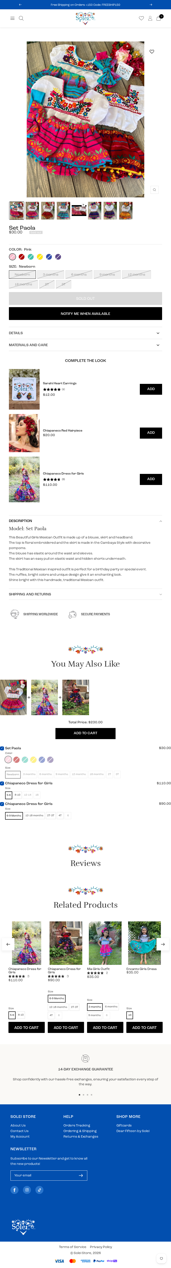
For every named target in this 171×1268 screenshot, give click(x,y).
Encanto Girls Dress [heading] (141, 969)
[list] (85, 436)
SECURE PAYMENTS (95, 614)
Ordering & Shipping (80, 1131)
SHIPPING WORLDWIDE (40, 614)
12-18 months (34, 815)
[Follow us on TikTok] (39, 1190)
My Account (20, 1136)
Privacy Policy (101, 1247)
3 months (50, 275)
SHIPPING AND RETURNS (30, 594)
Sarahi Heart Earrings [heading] (60, 383)
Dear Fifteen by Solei (132, 1131)
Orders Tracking (76, 1125)
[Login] (150, 18)
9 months (107, 275)
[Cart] (159, 18)
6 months (79, 275)
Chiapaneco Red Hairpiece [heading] (62, 430)
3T (63, 284)
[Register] (81, 1175)
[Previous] (8, 944)
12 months (136, 275)
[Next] (163, 944)
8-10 (17, 795)
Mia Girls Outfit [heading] (98, 969)
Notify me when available (85, 314)
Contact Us (19, 1131)
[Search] (21, 18)
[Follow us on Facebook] (14, 1190)
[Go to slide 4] (91, 1094)
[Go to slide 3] (87, 1094)
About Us (18, 1125)
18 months (23, 284)
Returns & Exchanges (80, 1136)
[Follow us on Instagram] (27, 1190)
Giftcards (124, 1125)
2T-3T (50, 815)
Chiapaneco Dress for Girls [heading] (63, 473)
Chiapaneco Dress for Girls (29, 783)
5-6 (9, 795)
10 (129, 1015)
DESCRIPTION (20, 521)
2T (47, 284)
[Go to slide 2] (83, 1094)
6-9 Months (14, 816)
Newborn (22, 275)
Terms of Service (72, 1247)
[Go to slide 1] (79, 1094)
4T (60, 815)
